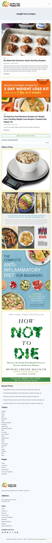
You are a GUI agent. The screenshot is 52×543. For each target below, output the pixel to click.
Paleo (3, 442)
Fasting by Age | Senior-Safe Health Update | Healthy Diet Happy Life (21, 396)
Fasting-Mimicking (6, 422)
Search (47, 142)
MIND (3, 440)
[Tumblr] (12, 532)
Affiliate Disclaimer (6, 521)
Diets (5, 114)
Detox (3, 415)
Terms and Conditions (7, 471)
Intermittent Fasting (6, 428)
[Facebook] (5, 532)
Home (3, 463)
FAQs (3, 420)
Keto (3, 430)
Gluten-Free (5, 426)
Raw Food (4, 445)
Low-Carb (4, 432)
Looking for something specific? (10, 140)
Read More (7, 130)
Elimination (4, 418)
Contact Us (4, 465)
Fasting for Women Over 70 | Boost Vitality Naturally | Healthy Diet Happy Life (23, 403)
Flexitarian (4, 424)
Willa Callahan (8, 124)
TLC (3, 447)
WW (3, 453)
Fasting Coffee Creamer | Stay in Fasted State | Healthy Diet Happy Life (21, 389)
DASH (3, 413)
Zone (3, 455)
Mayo (3, 436)
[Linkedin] (15, 532)
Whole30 (4, 451)
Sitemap (4, 523)
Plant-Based (5, 444)
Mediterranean (5, 438)
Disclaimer (4, 474)
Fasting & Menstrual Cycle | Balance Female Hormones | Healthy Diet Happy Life (23, 400)
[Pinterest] (3, 532)
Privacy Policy (5, 469)
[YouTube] (7, 532)
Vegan (3, 449)
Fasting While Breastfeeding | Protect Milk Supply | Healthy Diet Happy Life (22, 393)
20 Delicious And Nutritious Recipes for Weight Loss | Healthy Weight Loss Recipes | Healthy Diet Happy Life (25, 119)
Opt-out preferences (7, 526)
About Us (4, 467)
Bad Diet (4, 411)
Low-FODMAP (5, 434)
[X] (10, 532)
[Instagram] (17, 532)
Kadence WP (42, 539)
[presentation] (26, 95)
